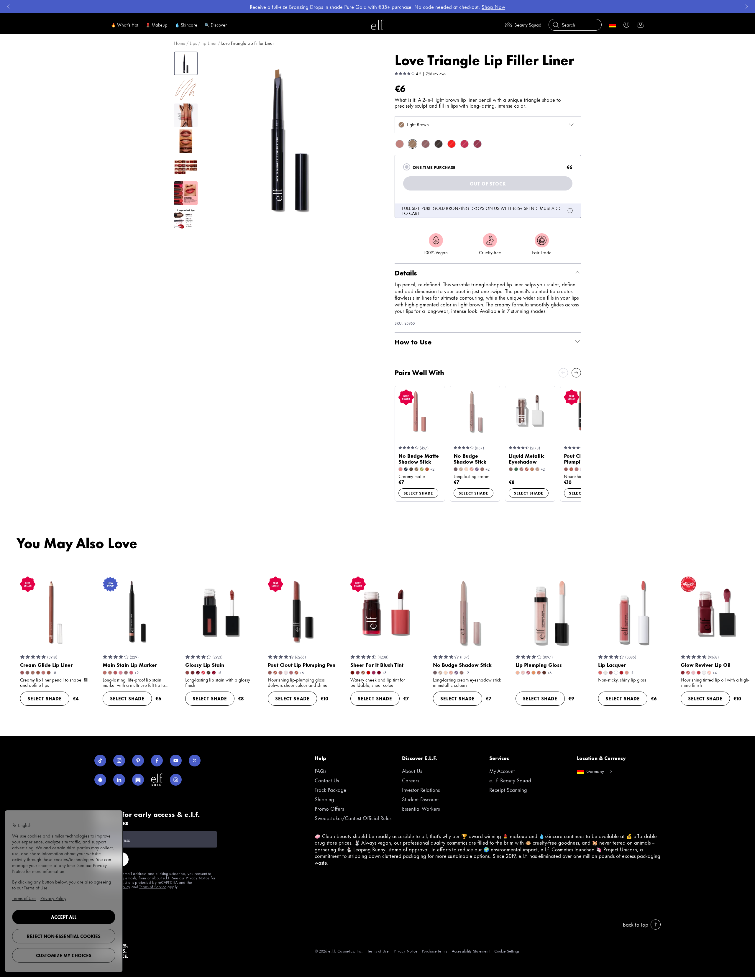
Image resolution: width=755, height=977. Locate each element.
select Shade (418, 493)
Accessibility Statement (471, 951)
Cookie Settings (506, 951)
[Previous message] (8, 6)
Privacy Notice (198, 878)
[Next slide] (576, 372)
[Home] (377, 25)
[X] (195, 760)
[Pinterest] (138, 760)
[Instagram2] (176, 780)
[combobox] (488, 124)
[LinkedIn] (119, 780)
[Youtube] (176, 760)
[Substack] (138, 780)
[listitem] (400, 144)
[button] (289, 140)
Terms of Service (152, 886)
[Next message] (746, 6)
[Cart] (640, 24)
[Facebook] (157, 760)
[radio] (406, 166)
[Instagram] (119, 760)
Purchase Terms (434, 951)
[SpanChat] (100, 780)
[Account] (626, 25)
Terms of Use (378, 951)
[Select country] (612, 25)
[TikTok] (100, 760)
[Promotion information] (570, 210)
